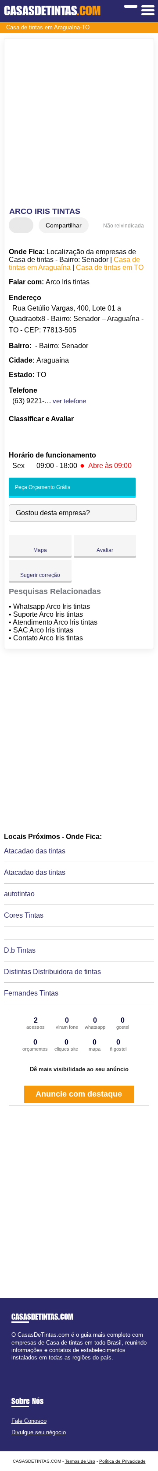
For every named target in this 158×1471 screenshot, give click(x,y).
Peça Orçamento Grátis (42, 487)
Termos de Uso (80, 1461)
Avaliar (105, 550)
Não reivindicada (123, 226)
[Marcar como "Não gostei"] (27, 225)
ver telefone (69, 401)
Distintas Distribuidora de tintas (52, 971)
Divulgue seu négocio (38, 1432)
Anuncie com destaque (79, 1094)
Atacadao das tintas (34, 851)
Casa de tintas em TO (110, 267)
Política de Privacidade (122, 1461)
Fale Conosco (29, 1421)
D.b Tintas (20, 950)
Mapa (40, 550)
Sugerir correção (40, 575)
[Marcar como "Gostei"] (16, 225)
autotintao (19, 894)
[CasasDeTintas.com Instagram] (21, 1365)
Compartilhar (64, 225)
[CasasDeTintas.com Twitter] (17, 1365)
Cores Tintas (23, 915)
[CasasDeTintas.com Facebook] (13, 1365)
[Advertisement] (79, 124)
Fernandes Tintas (31, 993)
